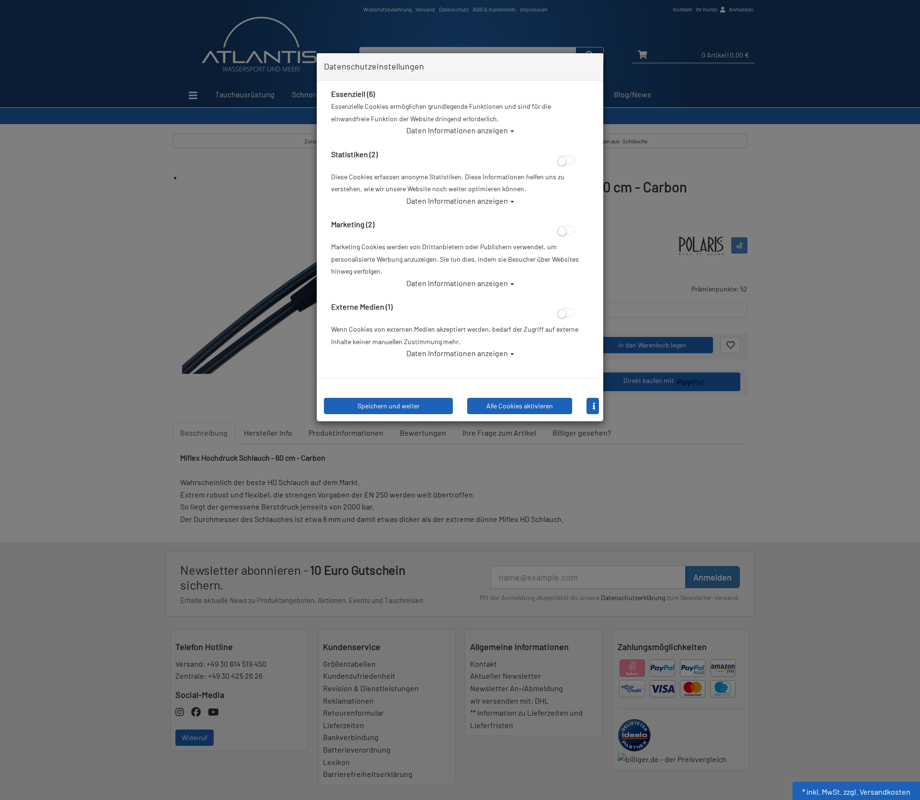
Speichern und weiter (388, 406)
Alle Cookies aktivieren (519, 406)
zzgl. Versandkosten (876, 791)
